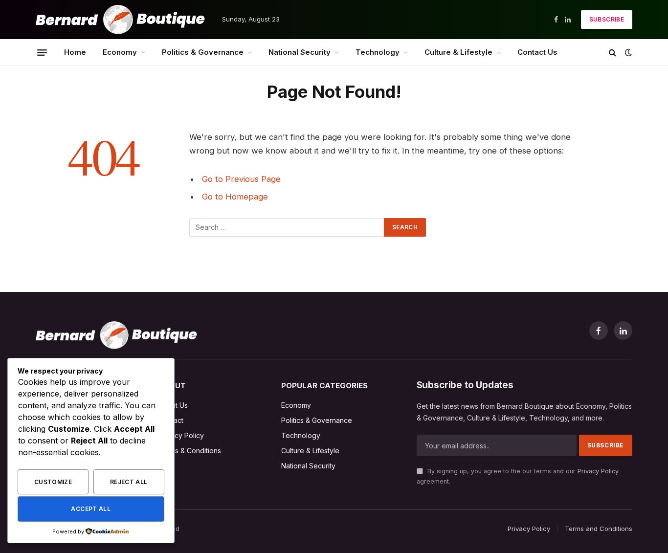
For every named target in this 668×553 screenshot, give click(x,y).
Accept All (91, 508)
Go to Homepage (235, 196)
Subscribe (606, 19)
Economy (120, 52)
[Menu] (42, 52)
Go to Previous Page (241, 179)
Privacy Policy (598, 471)
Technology (378, 52)
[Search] (612, 53)
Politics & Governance (203, 52)
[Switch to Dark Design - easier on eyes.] (627, 52)
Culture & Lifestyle (458, 52)
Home (75, 52)
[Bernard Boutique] (120, 19)
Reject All (129, 482)
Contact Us (537, 52)
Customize (53, 482)
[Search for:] (287, 227)
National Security (299, 52)
